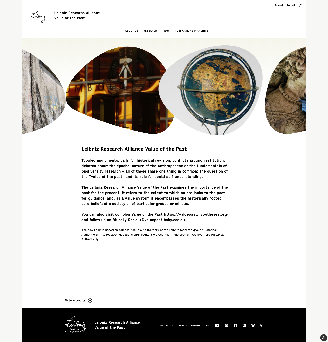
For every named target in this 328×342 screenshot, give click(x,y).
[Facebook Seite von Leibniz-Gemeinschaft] (235, 325)
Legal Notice (166, 325)
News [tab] (166, 30)
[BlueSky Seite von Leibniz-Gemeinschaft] (253, 325)
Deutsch (279, 5)
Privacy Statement (189, 325)
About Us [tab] (131, 30)
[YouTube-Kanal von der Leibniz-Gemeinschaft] (217, 325)
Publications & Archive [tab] (191, 30)
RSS (208, 325)
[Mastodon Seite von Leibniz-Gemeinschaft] (261, 325)
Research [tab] (150, 30)
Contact (291, 5)
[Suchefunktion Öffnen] (301, 5)
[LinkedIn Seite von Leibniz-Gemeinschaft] (244, 325)
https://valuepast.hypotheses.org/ (196, 214)
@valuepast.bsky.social (162, 220)
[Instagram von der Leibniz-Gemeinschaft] (226, 325)
